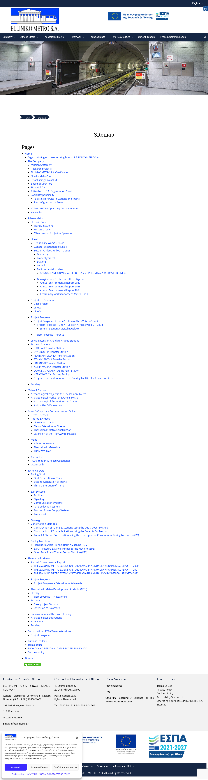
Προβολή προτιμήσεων (65, 767)
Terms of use (35, 644)
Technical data (97, 37)
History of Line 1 (43, 229)
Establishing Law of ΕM (44, 180)
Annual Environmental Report (48, 562)
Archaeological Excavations (46, 617)
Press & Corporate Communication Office (52, 411)
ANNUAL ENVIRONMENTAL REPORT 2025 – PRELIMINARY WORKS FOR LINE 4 (82, 273)
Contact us (37, 457)
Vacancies (36, 212)
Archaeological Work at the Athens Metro (54, 397)
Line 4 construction (45, 422)
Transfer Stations (41, 344)
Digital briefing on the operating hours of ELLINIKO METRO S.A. (63, 157)
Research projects (41, 168)
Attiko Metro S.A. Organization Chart (51, 191)
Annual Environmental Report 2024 (60, 290)
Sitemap (29, 658)
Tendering (42, 254)
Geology (35, 520)
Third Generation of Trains (49, 485)
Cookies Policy (165, 693)
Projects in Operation (43, 300)
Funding (35, 384)
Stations (41, 261)
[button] (77, 737)
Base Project (41, 303)
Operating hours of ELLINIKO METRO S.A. (180, 701)
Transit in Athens (43, 225)
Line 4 (34, 239)
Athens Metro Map (44, 443)
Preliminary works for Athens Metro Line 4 (64, 294)
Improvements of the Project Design (51, 614)
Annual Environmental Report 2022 (60, 282)
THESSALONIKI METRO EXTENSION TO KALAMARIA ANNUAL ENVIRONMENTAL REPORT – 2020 (86, 566)
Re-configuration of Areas (48, 202)
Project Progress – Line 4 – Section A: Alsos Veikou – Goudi (70, 324)
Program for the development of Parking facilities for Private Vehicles (73, 378)
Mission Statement (41, 165)
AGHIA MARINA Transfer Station (52, 367)
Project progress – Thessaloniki (49, 596)
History (35, 593)
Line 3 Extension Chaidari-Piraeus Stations (55, 340)
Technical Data (36, 470)
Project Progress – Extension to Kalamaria (58, 583)
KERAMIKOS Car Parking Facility (52, 374)
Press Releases (39, 415)
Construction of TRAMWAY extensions (49, 631)
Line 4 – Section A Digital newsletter (60, 328)
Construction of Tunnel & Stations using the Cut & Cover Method (71, 527)
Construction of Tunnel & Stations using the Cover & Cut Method (71, 531)
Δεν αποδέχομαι (39, 767)
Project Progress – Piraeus (49, 334)
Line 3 (37, 311)
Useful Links (38, 464)
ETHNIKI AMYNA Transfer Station (52, 359)
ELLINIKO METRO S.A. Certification (50, 172)
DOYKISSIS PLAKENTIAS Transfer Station (56, 370)
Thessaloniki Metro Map (47, 447)
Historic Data (38, 222)
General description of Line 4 (50, 246)
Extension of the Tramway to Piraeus (55, 433)
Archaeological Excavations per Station (56, 401)
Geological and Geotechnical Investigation (61, 279)
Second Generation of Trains (50, 481)
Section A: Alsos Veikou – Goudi (52, 250)
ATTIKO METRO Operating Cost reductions (55, 208)
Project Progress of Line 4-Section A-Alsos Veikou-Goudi (66, 321)
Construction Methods (44, 523)
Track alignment (46, 258)
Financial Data (39, 187)
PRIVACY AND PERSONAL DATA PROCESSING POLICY (47, 774)
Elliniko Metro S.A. (41, 176)
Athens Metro (27, 37)
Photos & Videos (40, 418)
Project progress (40, 635)
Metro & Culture (37, 390)
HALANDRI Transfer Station (49, 363)
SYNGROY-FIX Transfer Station (51, 352)
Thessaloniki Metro (39, 558)
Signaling (39, 499)
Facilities (39, 495)
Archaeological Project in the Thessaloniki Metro (58, 394)
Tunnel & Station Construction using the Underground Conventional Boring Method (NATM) (86, 535)
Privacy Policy (165, 689)
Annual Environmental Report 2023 (60, 286)
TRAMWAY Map (42, 451)
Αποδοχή (15, 767)
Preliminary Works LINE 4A (49, 243)
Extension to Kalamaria (47, 608)
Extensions (37, 621)
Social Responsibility (42, 195)
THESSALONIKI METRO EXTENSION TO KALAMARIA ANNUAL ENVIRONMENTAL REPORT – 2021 (86, 569)
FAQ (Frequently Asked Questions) (50, 460)
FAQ (108, 691)
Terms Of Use (164, 685)
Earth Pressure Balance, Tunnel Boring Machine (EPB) (64, 548)
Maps (34, 439)
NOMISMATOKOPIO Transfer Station (54, 355)
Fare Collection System (47, 506)
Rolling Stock (38, 474)
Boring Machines (40, 541)
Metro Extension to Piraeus (49, 426)
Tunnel (41, 265)
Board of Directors (41, 183)
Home (28, 153)
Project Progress (40, 317)
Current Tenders (146, 37)
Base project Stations (46, 604)
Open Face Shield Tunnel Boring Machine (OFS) (60, 552)
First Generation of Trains (48, 478)
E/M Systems (38, 491)
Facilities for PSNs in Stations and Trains (57, 198)
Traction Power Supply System (51, 510)
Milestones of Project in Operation (53, 233)
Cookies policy (18, 774)
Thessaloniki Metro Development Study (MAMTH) (59, 589)
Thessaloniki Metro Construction (52, 430)
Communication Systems (48, 502)
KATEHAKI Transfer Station (49, 348)
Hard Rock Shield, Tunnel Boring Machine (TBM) (61, 545)
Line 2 (37, 307)
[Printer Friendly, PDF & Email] (32, 664)
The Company (36, 161)
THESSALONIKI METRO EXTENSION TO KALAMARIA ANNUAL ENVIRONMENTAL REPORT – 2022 (86, 573)
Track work (40, 514)
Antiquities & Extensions (48, 405)
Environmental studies (50, 269)
